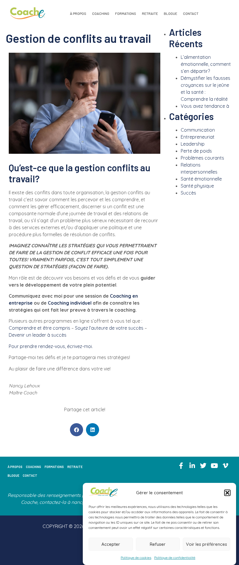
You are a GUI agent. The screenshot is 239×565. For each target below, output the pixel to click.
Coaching (100, 13)
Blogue (170, 13)
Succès (188, 193)
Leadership (193, 144)
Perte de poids (196, 151)
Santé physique (197, 186)
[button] (227, 493)
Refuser (158, 544)
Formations (125, 13)
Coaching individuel (70, 303)
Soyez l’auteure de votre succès (109, 328)
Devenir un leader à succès (37, 335)
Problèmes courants (202, 158)
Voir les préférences (206, 544)
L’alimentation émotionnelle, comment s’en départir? (206, 64)
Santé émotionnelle (201, 179)
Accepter (110, 544)
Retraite (150, 13)
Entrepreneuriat (198, 137)
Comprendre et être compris (39, 328)
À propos (78, 13)
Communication (198, 130)
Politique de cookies (136, 557)
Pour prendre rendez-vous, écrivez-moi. (51, 346)
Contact (190, 13)
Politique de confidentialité (174, 557)
